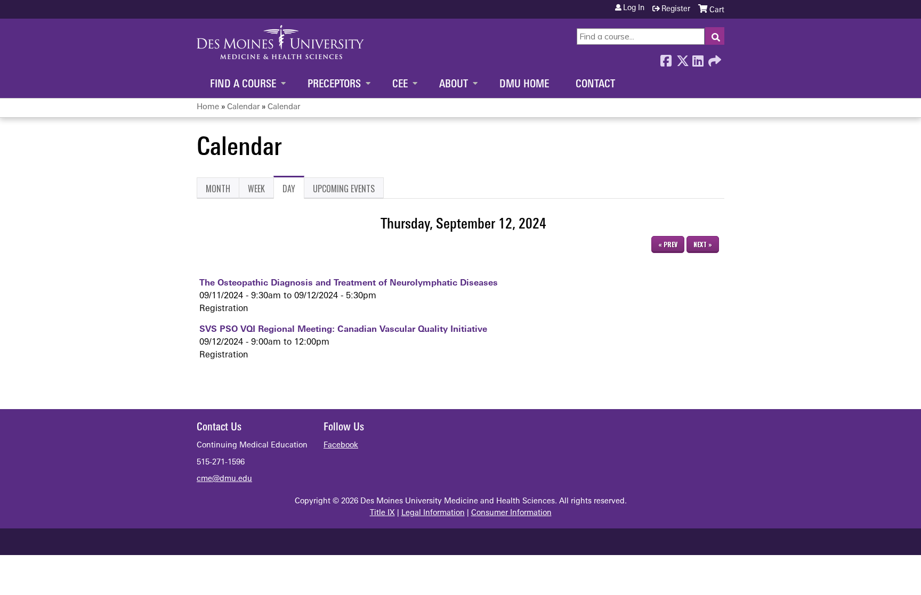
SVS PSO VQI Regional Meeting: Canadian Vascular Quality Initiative (343, 329)
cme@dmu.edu (224, 479)
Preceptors (334, 84)
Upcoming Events (344, 188)
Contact (595, 84)
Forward (713, 58)
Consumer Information (511, 513)
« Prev (667, 244)
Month (218, 188)
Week (256, 188)
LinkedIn (697, 58)
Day (293, 190)
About (453, 84)
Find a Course (243, 84)
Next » (702, 244)
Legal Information (433, 513)
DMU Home (524, 84)
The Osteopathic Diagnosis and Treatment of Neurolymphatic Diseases (348, 283)
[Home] (280, 42)
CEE (400, 84)
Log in (633, 8)
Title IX (382, 513)
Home (208, 107)
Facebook (665, 58)
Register (675, 9)
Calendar (243, 107)
